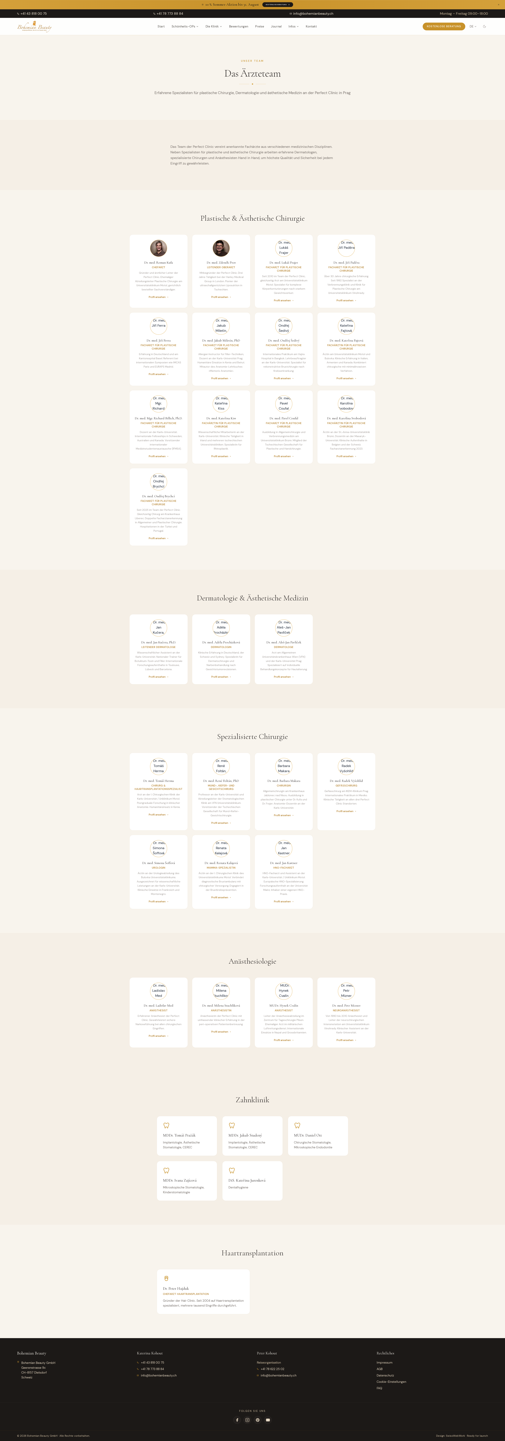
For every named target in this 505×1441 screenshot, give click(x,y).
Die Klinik (212, 26)
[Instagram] (247, 1420)
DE (471, 26)
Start (161, 26)
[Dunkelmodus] (484, 26)
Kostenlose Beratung (276, 5)
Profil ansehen (157, 297)
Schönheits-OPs (183, 26)
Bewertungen (238, 26)
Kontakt (311, 26)
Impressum (384, 1363)
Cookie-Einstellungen (391, 1382)
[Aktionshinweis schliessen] (499, 5)
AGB (380, 1369)
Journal (276, 26)
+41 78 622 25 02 (272, 1369)
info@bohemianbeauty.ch (159, 1375)
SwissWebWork (455, 1435)
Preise (259, 26)
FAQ (379, 1388)
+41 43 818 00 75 (152, 1363)
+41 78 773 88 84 (152, 1369)
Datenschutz (385, 1375)
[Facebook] (237, 1420)
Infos (292, 26)
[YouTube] (268, 1420)
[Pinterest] (258, 1420)
